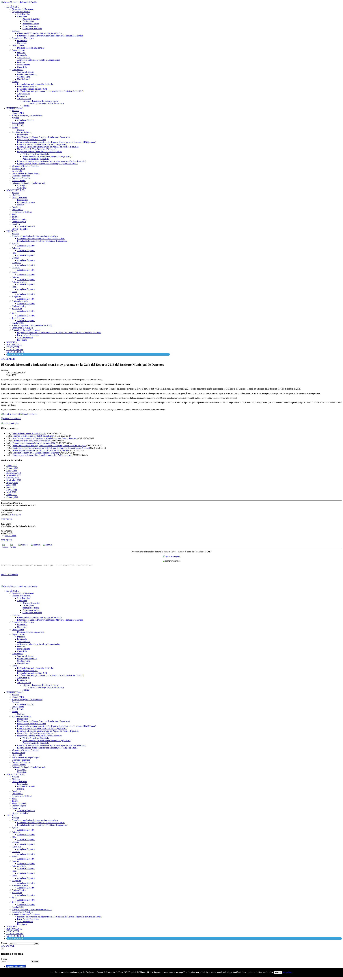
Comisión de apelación (32, 28)
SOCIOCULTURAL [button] (15, 190)
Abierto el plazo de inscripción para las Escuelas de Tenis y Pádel (40, 450)
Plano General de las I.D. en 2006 (31, 139)
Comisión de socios (31, 26)
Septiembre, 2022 (13, 480)
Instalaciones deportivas (27, 74)
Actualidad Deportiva (26, 246)
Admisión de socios (31, 24)
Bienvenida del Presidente (23, 9)
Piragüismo (16, 296)
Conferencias (17, 209)
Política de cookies (84, 565)
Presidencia (22, 55)
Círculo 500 (17, 171)
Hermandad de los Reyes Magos (25, 173)
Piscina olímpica (19, 306)
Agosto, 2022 (12, 482)
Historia (15, 81)
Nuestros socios (18, 168)
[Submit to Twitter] (28, 414)
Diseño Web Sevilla (9, 574)
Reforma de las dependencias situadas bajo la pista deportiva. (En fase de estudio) (51, 161)
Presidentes (22, 96)
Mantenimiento (23, 65)
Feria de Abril (17, 125)
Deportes (21, 62)
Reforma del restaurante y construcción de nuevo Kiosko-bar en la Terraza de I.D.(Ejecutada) (56, 142)
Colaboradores (18, 45)
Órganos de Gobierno (21, 11)
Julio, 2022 (11, 485)
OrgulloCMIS (18, 323)
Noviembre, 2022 (13, 475)
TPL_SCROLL (7, 946)
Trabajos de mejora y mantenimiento (27, 115)
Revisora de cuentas (31, 19)
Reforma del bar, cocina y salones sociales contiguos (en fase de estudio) (47, 164)
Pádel (14, 287)
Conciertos (16, 207)
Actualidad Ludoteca (26, 226)
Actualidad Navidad (25, 120)
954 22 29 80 (10, 535)
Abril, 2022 (11, 492)
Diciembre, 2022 (13, 473)
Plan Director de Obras (21, 132)
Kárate (14, 272)
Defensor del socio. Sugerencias (30, 48)
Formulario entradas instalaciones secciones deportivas (35, 236)
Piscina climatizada (20, 301)
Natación (15, 277)
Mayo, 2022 (11, 490)
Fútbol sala (16, 262)
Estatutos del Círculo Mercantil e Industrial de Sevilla (39, 33)
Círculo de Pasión (19, 197)
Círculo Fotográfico (20, 229)
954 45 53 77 (15, 515)
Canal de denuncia (25, 337)
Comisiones (22, 16)
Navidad (15, 118)
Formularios (22, 40)
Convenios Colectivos (21, 178)
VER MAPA (6, 519)
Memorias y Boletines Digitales (25, 166)
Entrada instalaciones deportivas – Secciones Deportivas (41, 238)
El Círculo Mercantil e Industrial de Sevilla (35, 84)
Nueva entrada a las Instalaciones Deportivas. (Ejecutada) (47, 156)
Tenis (14, 313)
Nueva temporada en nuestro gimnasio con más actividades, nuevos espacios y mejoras (49, 445)
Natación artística (19, 282)
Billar (14, 253)
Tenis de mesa (18, 318)
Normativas (22, 43)
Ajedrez (15, 243)
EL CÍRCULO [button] (12, 7)
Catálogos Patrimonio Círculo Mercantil (28, 183)
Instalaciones (17, 69)
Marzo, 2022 (11, 494)
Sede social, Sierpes (25, 72)
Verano (15, 127)
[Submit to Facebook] (10, 414)
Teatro (14, 214)
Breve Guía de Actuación (28, 335)
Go (36, 943)
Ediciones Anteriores (26, 202)
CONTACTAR (13, 347)
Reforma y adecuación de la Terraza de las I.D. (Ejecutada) (42, 144)
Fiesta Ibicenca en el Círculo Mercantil (29, 433)
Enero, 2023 (11, 470)
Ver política (287, 972)
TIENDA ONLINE (14, 349)
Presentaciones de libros (22, 212)
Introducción (22, 135)
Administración (23, 57)
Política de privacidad (64, 565)
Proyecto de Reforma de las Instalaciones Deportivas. (39, 151)
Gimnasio (16, 267)
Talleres (15, 217)
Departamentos (18, 50)
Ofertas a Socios (19, 180)
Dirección (21, 52)
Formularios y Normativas (23, 38)
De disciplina (28, 21)
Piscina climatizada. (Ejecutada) (36, 159)
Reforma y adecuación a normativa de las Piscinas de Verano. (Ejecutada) (48, 147)
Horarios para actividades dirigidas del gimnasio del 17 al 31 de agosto (43, 455)
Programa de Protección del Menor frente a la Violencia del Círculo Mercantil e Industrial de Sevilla (59, 332)
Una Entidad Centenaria (27, 86)
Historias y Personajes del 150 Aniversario (40, 101)
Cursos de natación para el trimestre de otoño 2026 (34, 443)
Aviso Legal (48, 565)
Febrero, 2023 (12, 468)
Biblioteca (16, 195)
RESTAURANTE (14, 345)
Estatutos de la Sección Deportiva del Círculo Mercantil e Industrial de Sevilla (50, 36)
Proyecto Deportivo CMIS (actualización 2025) (32, 325)
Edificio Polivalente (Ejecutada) (36, 154)
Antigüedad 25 (23, 94)
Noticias (26, 106)
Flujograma (22, 340)
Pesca (14, 291)
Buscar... (4, 943)
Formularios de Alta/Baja (22, 328)
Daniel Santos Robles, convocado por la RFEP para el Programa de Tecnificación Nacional (51, 448)
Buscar (4, 959)
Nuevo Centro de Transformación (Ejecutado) (36, 149)
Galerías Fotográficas (21, 176)
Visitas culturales (19, 219)
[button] (8, 359)
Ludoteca (16, 224)
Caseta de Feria (23, 77)
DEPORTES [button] (11, 231)
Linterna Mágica (19, 221)
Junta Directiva (23, 14)
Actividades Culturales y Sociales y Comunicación (38, 60)
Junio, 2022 (11, 487)
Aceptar (278, 972)
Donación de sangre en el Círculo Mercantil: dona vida (36, 453)
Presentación (22, 200)
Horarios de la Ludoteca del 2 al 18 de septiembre (34, 436)
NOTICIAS (11, 342)
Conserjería (22, 67)
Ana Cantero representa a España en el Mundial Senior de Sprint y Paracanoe (45, 438)
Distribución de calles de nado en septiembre (32, 441)
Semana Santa (18, 122)
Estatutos (15, 31)
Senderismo (17, 308)
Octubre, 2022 (12, 478)
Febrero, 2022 (12, 497)
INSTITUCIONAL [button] (14, 108)
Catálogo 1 (21, 185)
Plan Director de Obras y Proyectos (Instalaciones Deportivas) (43, 137)
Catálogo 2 (21, 188)
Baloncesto (16, 248)
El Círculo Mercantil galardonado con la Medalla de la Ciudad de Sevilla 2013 (50, 91)
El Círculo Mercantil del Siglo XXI (32, 89)
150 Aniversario (24, 98)
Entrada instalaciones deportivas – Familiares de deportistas (42, 241)
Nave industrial (23, 79)
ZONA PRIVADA (15, 354)
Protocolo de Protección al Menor (26, 330)
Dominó (15, 258)
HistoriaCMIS (18, 113)
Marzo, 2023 (11, 465)
